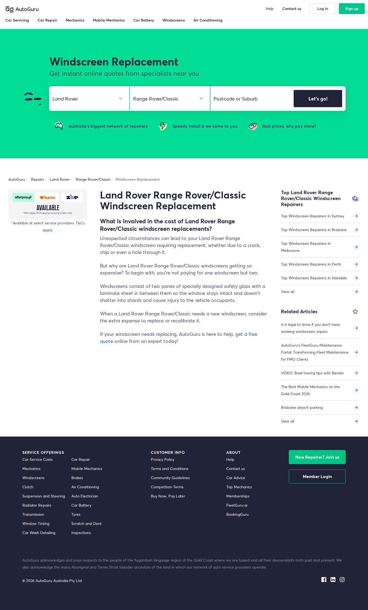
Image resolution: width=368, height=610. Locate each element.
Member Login (317, 476)
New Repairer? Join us (317, 457)
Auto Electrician (84, 496)
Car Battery (81, 505)
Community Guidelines (170, 477)
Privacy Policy (162, 459)
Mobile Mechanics (86, 468)
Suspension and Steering (43, 496)
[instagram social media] (342, 578)
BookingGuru (237, 514)
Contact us (235, 468)
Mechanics (31, 468)
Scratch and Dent (86, 523)
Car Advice (235, 477)
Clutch (27, 486)
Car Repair (80, 459)
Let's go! (318, 98)
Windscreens (33, 477)
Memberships (237, 496)
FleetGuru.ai (236, 505)
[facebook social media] (323, 578)
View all (287, 291)
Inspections (81, 532)
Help (230, 459)
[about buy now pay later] (47, 204)
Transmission (33, 514)
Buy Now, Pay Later (168, 496)
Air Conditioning (85, 486)
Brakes (77, 477)
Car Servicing (17, 20)
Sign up (352, 8)
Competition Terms (167, 486)
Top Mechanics (239, 486)
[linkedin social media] (332, 578)
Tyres (75, 514)
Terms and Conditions (169, 468)
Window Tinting (35, 523)
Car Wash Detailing (38, 532)
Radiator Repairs (36, 505)
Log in (322, 8)
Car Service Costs (37, 459)
